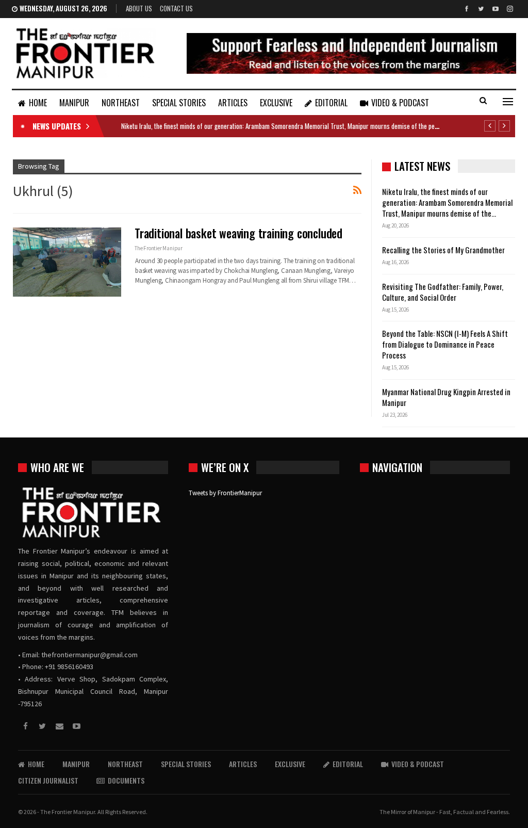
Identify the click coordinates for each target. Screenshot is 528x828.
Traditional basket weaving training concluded (238, 233)
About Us (139, 8)
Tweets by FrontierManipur (225, 493)
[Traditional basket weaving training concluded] (67, 262)
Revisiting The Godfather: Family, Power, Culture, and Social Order (442, 292)
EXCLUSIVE (276, 102)
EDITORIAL (331, 102)
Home (38, 102)
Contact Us (176, 8)
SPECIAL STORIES (179, 102)
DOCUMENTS (126, 780)
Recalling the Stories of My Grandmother (444, 249)
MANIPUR (74, 102)
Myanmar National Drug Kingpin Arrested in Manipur (446, 397)
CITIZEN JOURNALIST (48, 780)
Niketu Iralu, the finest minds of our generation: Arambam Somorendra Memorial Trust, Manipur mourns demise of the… (447, 202)
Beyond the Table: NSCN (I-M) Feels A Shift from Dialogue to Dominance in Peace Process (445, 344)
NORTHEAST (121, 102)
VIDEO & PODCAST (400, 102)
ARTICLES (233, 102)
